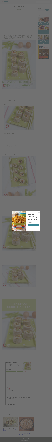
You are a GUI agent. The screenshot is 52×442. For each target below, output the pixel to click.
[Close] (39, 212)
